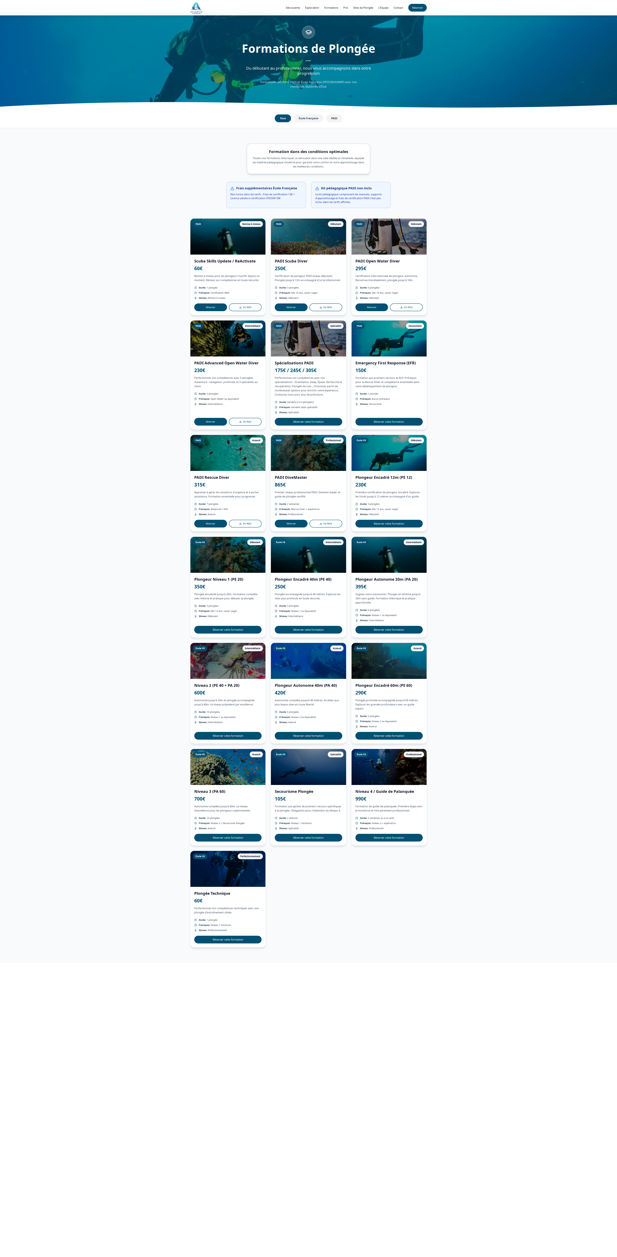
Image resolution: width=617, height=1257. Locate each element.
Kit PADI (247, 307)
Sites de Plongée (363, 7)
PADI (334, 118)
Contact (398, 7)
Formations (331, 7)
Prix (345, 7)
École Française (308, 118)
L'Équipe (383, 7)
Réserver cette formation (308, 422)
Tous (283, 118)
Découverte (293, 7)
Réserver (417, 7)
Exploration (312, 7)
